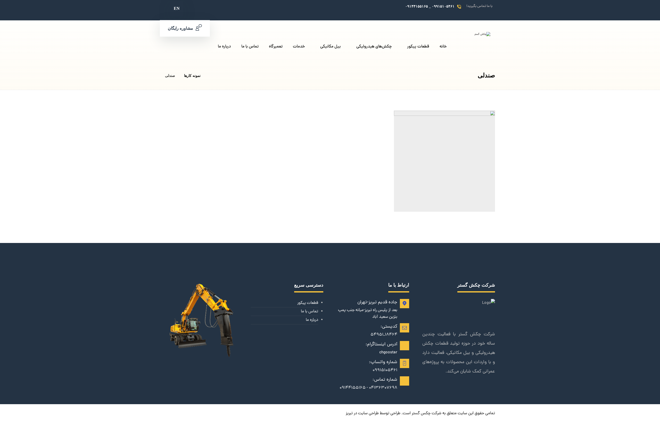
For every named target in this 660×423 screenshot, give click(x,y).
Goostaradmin (462, 203)
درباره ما (312, 320)
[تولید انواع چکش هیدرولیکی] (471, 47)
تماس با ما (309, 311)
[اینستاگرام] (398, 7)
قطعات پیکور (307, 303)
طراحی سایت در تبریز (362, 413)
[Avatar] (482, 206)
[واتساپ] (389, 7)
